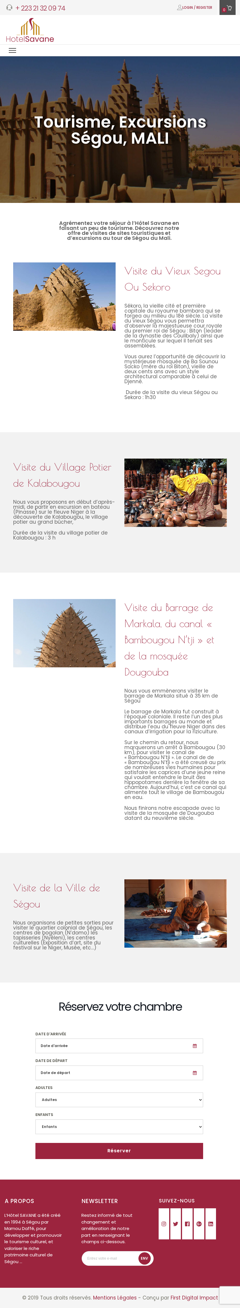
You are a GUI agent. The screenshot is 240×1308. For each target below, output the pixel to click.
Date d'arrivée (50, 1034)
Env (144, 1258)
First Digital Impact (194, 1297)
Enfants (44, 1114)
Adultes (44, 1087)
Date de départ (51, 1060)
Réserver (119, 1150)
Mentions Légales (115, 1297)
